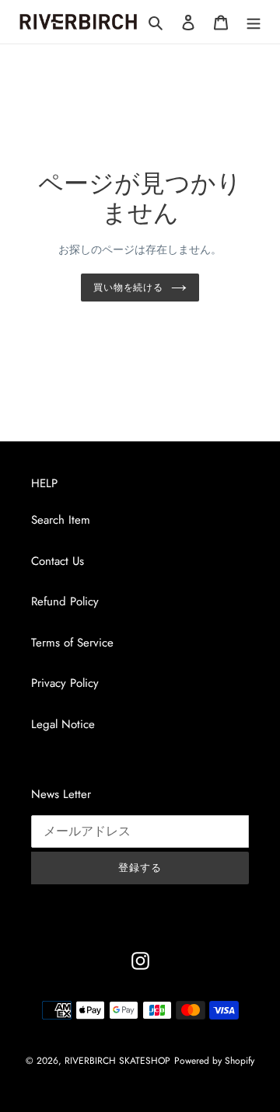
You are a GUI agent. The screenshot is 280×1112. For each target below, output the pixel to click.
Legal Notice (63, 724)
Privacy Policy (65, 683)
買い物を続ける (128, 288)
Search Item (60, 519)
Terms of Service (72, 642)
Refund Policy (65, 601)
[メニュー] (253, 22)
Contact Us (57, 561)
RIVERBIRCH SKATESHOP (117, 1061)
